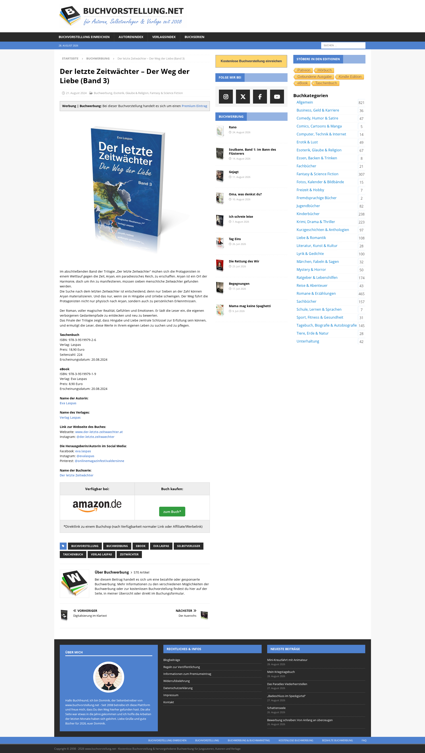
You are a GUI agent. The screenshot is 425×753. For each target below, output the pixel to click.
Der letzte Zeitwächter (76, 475)
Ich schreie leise (241, 216)
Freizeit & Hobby (310, 189)
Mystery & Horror (311, 269)
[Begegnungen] (220, 288)
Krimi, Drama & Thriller (316, 221)
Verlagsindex (164, 37)
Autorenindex (131, 37)
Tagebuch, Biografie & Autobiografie (327, 325)
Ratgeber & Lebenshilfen (317, 277)
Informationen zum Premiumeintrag (187, 674)
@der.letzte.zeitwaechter (95, 437)
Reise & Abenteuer (312, 285)
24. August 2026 (241, 132)
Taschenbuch (73, 554)
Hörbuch (325, 70)
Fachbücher (306, 166)
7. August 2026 (240, 221)
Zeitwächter (129, 554)
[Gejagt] (220, 176)
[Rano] (220, 132)
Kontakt (168, 702)
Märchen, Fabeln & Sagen (318, 261)
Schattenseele (276, 708)
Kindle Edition (350, 77)
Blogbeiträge (171, 660)
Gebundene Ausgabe (315, 77)
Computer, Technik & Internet (321, 134)
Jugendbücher (308, 205)
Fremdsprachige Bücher (317, 197)
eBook (140, 546)
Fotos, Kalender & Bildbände (320, 181)
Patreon (304, 70)
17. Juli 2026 (239, 288)
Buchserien (194, 37)
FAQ (364, 740)
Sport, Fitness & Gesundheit (320, 317)
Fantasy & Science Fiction (166, 93)
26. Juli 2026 (239, 244)
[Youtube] (277, 97)
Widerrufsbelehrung (176, 681)
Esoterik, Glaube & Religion (131, 93)
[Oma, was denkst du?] (220, 199)
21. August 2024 (76, 93)
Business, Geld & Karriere (318, 110)
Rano (233, 127)
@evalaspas (85, 456)
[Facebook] (260, 97)
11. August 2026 (241, 177)
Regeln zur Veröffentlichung (181, 667)
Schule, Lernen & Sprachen (319, 309)
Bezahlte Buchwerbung (337, 740)
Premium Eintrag (194, 106)
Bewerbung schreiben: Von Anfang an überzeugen (300, 720)
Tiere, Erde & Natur (313, 333)
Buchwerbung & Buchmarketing (249, 740)
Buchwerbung (103, 93)
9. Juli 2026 (238, 311)
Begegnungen (239, 283)
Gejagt (234, 172)
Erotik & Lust (307, 142)
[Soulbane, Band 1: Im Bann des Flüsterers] (220, 154)
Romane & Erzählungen (316, 293)
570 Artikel (141, 572)
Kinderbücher (308, 213)
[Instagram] (226, 97)
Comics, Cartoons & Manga (319, 126)
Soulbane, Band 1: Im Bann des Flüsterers (252, 151)
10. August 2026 (241, 199)
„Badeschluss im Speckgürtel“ (286, 696)
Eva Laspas (68, 403)
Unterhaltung (308, 341)
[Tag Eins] (220, 243)
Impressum (170, 695)
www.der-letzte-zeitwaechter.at (99, 432)
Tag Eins (235, 239)
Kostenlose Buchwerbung (296, 740)
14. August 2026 (241, 158)
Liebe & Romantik (311, 237)
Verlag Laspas (70, 417)
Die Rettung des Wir (244, 261)
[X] (243, 97)
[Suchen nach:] (343, 45)
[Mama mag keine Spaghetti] (220, 310)
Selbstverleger (188, 546)
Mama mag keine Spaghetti (250, 306)
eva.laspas (83, 451)
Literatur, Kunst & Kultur (317, 245)
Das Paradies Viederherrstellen (287, 684)
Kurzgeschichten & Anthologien (323, 229)
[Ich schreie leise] (220, 221)
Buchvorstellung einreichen (84, 37)
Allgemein (305, 102)
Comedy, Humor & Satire (317, 118)
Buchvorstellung (85, 546)
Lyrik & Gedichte (310, 253)
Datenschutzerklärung (178, 688)
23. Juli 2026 (239, 266)
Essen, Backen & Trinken (317, 158)
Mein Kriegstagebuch (281, 672)
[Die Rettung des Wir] (220, 266)
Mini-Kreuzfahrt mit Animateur (287, 660)
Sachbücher (307, 301)
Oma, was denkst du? (245, 194)
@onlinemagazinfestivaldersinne (99, 461)
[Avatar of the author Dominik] (108, 688)
